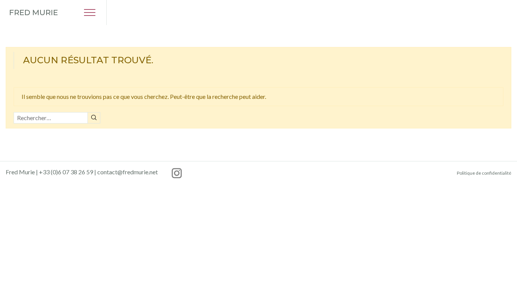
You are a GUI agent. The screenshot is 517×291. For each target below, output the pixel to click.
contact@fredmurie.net (127, 171)
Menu (89, 12)
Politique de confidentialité (484, 173)
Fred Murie (33, 12)
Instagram (176, 173)
